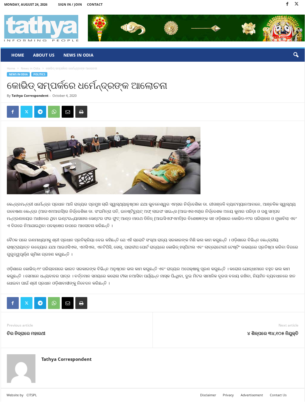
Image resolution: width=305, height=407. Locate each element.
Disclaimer (208, 395)
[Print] (81, 112)
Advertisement (252, 395)
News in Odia (78, 55)
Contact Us (278, 395)
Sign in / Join (70, 4)
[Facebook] (287, 4)
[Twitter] (296, 4)
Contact (94, 4)
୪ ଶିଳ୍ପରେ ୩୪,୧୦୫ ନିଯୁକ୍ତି (272, 333)
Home (17, 55)
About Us (44, 55)
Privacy (228, 395)
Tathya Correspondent (30, 95)
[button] (295, 55)
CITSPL (32, 395)
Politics (39, 74)
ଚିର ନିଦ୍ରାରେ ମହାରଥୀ (26, 333)
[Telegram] (40, 112)
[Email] (68, 112)
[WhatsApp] (54, 112)
